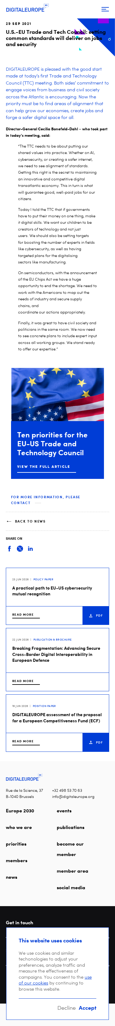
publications (70, 827)
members (16, 860)
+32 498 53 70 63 (67, 790)
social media (71, 887)
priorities (16, 844)
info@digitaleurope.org (73, 796)
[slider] (57, 423)
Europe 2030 (20, 810)
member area (72, 871)
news (11, 877)
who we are (19, 827)
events (64, 810)
